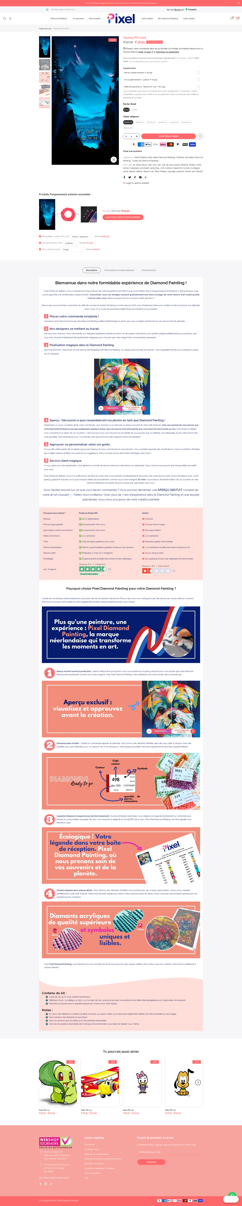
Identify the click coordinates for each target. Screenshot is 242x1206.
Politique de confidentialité (97, 1154)
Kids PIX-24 (128, 1110)
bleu (150, 165)
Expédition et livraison (94, 1163)
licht (162, 168)
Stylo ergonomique (51, 249)
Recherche (89, 1145)
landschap (155, 168)
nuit (151, 171)
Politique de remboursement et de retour (103, 1159)
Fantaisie (180, 157)
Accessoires (78, 18)
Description (91, 270)
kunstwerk (144, 168)
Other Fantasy (160, 171)
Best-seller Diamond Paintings (161, 157)
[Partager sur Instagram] (45, 1184)
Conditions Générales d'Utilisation (100, 1168)
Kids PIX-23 (86, 1110)
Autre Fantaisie (140, 157)
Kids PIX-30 (170, 1110)
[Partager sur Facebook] (124, 177)
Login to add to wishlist (137, 183)
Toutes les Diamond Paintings (145, 161)
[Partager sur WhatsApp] (145, 177)
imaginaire (134, 168)
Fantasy (192, 165)
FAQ (86, 1178)
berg (138, 165)
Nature (139, 171)
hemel (126, 168)
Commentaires (149, 270)
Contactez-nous (92, 1149)
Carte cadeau (189, 18)
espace (177, 165)
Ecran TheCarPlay (93, 1173)
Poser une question (132, 151)
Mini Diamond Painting (168, 18)
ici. (71, 494)
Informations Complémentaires (119, 270)
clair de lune (167, 165)
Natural (132, 171)
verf (193, 171)
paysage (171, 171)
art (134, 165)
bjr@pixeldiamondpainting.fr (64, 9)
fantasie (184, 165)
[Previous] (56, 100)
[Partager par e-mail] (140, 177)
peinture (180, 171)
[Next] (114, 100)
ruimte (188, 171)
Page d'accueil (45, 29)
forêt (199, 165)
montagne (195, 168)
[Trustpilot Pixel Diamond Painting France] (95, 569)
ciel (159, 165)
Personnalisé (94, 18)
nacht (125, 171)
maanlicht (177, 168)
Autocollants (147, 18)
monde (186, 168)
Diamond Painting (58, 18)
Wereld (199, 171)
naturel (146, 171)
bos (154, 165)
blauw (144, 165)
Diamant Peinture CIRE (52, 243)
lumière (168, 168)
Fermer (3, 3)
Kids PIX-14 (44, 1110)
